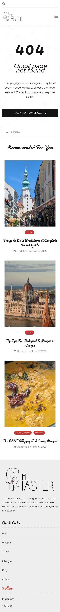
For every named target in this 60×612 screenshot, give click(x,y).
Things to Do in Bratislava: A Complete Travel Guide (30, 243)
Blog (5, 570)
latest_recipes (23, 432)
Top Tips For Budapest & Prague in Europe (30, 343)
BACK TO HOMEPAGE (28, 112)
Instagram (8, 599)
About (5, 533)
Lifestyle (7, 561)
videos (6, 579)
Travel (29, 232)
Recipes (39, 432)
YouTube (7, 605)
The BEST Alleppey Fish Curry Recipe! (30, 440)
